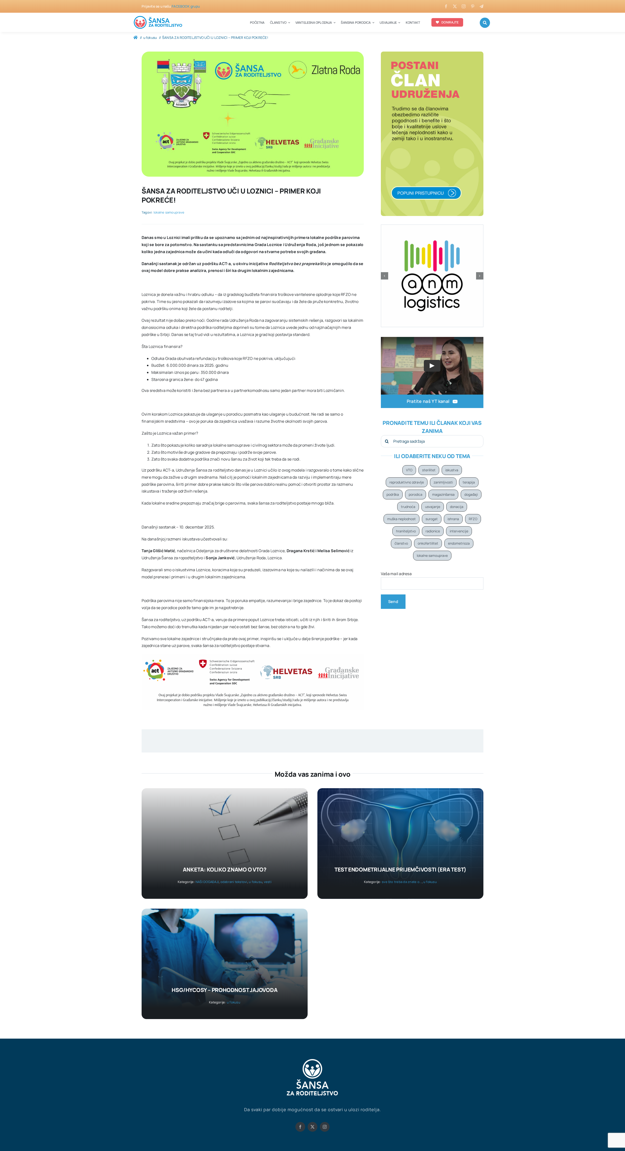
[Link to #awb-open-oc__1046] (485, 23)
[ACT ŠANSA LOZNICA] (253, 53)
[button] (384, 276)
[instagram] (464, 6)
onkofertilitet (428, 543)
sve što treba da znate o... (402, 882)
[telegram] (481, 6)
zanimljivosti (443, 482)
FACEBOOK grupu (186, 6)
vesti (267, 882)
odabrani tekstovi (233, 882)
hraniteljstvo (406, 531)
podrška (392, 494)
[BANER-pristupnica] (432, 53)
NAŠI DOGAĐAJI (207, 882)
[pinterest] (473, 6)
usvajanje (432, 506)
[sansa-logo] (158, 17)
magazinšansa (443, 494)
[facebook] (446, 6)
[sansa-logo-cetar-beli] (312, 1060)
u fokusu (255, 882)
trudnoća (408, 506)
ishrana (453, 518)
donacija (456, 506)
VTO (409, 470)
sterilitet (429, 470)
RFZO (473, 518)
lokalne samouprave (169, 212)
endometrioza (459, 543)
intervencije (459, 531)
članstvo (401, 543)
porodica (415, 494)
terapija (469, 482)
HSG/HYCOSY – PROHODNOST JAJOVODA (224, 990)
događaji (471, 494)
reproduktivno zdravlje (406, 482)
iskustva (451, 470)
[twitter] (455, 6)
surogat (432, 518)
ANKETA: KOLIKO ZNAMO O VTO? (224, 869)
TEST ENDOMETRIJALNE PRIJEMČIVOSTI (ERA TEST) (400, 869)
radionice (433, 531)
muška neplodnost (401, 518)
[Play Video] (432, 366)
